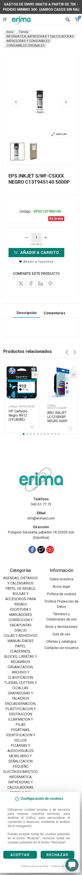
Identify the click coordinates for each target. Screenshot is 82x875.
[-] (27, 237)
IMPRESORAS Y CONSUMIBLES (28, 41)
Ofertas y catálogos (61, 641)
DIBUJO (20, 630)
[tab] (17, 151)
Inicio (10, 32)
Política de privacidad (34, 866)
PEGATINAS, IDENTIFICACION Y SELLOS (20, 735)
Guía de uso (61, 634)
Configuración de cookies (28, 565)
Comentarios (54, 313)
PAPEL (20, 646)
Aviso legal (61, 586)
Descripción (27, 313)
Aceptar (20, 855)
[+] (46, 237)
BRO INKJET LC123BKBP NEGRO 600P (57, 417)
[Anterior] (16, 102)
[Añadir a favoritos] (34, 374)
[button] (41, 102)
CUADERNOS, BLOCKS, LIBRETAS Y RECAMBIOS (20, 656)
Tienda (23, 32)
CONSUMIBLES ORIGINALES (26, 45)
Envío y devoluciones (61, 627)
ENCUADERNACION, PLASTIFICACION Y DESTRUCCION (20, 709)
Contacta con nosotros (61, 648)
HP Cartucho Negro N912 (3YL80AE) (18, 415)
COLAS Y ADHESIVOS (20, 636)
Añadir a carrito (39, 252)
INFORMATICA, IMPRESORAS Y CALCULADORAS (40, 36)
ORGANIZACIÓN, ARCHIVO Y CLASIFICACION (20, 672)
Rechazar (57, 855)
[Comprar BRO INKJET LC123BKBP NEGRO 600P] (70, 428)
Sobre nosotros (61, 579)
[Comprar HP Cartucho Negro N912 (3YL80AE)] (32, 427)
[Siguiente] (66, 102)
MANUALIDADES (20, 641)
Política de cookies (63, 866)
